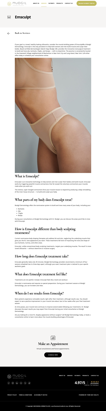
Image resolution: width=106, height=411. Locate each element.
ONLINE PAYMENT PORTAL (87, 3)
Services (44, 3)
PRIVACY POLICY (12, 395)
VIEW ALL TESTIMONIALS (91, 385)
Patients (51, 3)
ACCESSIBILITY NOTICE (40, 395)
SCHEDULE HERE (53, 355)
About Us (36, 3)
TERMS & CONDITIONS (25, 395)
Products (59, 3)
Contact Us (69, 3)
